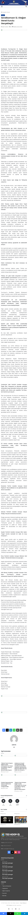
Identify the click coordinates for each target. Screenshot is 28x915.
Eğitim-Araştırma (6, 890)
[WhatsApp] (14, 730)
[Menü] (2, 7)
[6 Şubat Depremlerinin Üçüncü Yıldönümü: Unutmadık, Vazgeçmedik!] (7, 777)
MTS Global (9, 905)
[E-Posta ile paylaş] (17, 730)
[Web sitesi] (14, 747)
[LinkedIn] (10, 730)
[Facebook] (3, 730)
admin (14, 745)
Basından (4, 895)
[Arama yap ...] (26, 7)
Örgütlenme (5, 888)
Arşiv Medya (23, 903)
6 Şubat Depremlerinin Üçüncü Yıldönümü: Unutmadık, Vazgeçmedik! (7, 784)
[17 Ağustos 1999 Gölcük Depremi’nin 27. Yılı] (7, 819)
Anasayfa (4, 12)
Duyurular (4, 893)
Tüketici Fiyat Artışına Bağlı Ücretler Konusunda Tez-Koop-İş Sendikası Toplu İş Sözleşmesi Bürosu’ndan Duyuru (7, 766)
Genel (8, 12)
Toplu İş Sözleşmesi (6, 886)
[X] (7, 730)
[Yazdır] (21, 730)
